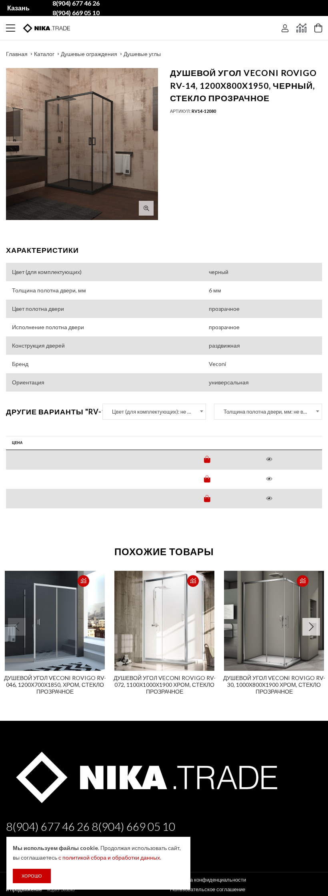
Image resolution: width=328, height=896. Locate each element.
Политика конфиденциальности (208, 879)
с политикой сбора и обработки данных (109, 857)
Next (311, 627)
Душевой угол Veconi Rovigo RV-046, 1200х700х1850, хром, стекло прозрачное (55, 684)
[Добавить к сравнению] (83, 581)
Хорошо (32, 875)
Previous (17, 627)
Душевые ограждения (89, 53)
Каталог (44, 53)
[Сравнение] (301, 28)
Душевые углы (142, 53)
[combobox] (154, 412)
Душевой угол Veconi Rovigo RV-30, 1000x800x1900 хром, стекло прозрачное (274, 684)
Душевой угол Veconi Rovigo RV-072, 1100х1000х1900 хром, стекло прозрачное (165, 684)
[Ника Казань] (145, 775)
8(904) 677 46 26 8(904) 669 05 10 (90, 826)
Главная (17, 53)
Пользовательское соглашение (207, 889)
